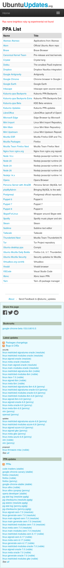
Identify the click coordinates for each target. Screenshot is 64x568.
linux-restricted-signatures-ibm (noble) (21, 371)
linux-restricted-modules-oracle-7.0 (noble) (23, 546)
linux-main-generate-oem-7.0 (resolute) (21, 521)
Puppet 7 (7, 204)
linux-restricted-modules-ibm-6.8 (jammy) (22, 395)
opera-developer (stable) (14, 493)
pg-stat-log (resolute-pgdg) (15, 496)
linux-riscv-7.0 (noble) (13, 377)
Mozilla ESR (9, 136)
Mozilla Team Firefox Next (16, 146)
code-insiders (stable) (13, 468)
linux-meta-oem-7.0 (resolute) (17, 527)
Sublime (7, 228)
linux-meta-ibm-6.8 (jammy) (16, 408)
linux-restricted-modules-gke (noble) (20, 558)
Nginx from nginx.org (13, 151)
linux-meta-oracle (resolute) (16, 361)
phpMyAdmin (9, 189)
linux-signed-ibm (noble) (14, 380)
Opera (6, 180)
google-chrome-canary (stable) (17, 471)
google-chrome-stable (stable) (17, 484)
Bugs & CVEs (12, 345)
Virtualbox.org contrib (13, 261)
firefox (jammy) (9, 481)
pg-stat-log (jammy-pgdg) (14, 505)
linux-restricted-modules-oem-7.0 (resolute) (23, 524)
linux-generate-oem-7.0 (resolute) (19, 515)
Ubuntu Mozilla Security (14, 256)
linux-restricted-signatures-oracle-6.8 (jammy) (24, 389)
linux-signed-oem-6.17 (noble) (17, 536)
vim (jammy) (8, 411)
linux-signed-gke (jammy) (14, 430)
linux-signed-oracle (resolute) (16, 358)
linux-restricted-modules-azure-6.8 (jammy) (23, 424)
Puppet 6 (7, 199)
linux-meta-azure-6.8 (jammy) (17, 436)
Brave (6, 50)
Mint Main (8, 127)
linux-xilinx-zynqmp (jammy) (16, 490)
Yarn (5, 280)
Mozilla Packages (11, 141)
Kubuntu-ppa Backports (14, 93)
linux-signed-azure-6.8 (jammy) (17, 427)
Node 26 (7, 170)
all (8, 452)
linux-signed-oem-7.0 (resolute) (17, 512)
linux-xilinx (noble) (11, 487)
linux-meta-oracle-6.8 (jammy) (17, 405)
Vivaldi (6, 266)
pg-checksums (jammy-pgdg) (16, 508)
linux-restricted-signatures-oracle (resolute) (23, 352)
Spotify (6, 218)
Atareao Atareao (11, 40)
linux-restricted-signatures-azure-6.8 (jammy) (24, 421)
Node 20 (7, 160)
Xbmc (6, 276)
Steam (6, 223)
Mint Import (8, 122)
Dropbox (7, 69)
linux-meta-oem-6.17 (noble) (16, 539)
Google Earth (9, 83)
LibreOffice (8, 112)
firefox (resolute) (10, 474)
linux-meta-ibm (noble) (13, 383)
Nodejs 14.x (9, 175)
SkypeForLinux (10, 213)
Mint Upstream (10, 131)
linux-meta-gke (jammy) (14, 433)
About (11, 298)
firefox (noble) (9, 477)
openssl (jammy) (10, 414)
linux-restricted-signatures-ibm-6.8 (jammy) (23, 386)
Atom (5, 45)
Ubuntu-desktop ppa (13, 247)
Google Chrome (11, 79)
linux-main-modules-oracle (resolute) (20, 367)
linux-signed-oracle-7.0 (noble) (17, 549)
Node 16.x (8, 156)
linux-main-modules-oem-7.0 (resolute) (21, 530)
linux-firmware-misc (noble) (15, 449)
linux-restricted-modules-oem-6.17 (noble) (23, 533)
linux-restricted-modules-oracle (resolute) (22, 355)
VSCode (7, 271)
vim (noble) (8, 439)
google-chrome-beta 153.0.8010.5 (19, 328)
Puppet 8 (7, 208)
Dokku (6, 64)
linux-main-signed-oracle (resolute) (19, 364)
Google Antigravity (12, 74)
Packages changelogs (16, 342)
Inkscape (7, 88)
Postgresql (8, 194)
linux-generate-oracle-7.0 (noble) (18, 555)
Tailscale (7, 232)
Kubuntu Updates (11, 107)
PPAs (8, 464)
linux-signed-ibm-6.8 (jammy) (16, 398)
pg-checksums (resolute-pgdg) (17, 499)
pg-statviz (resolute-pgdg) (15, 502)
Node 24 (7, 165)
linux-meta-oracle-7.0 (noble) (16, 552)
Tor (5, 242)
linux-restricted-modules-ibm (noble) (20, 374)
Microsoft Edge (10, 117)
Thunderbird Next (12, 237)
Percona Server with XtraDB (17, 184)
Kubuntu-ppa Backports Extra (17, 98)
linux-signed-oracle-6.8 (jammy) (18, 402)
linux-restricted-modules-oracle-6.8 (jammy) (24, 392)
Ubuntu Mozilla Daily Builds (16, 252)
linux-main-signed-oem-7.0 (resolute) (20, 518)
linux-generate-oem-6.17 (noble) (18, 543)
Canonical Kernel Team (14, 55)
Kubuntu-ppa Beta (12, 103)
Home (6, 13)
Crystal (6, 59)
